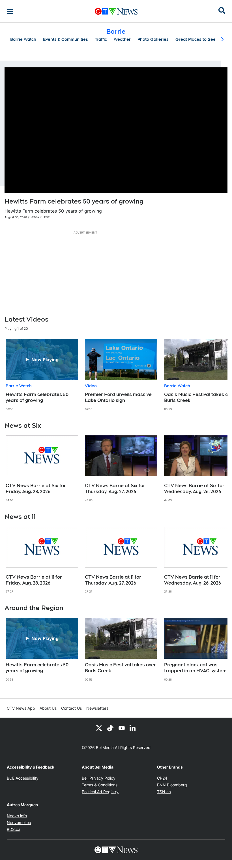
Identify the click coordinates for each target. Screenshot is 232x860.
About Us (48, 708)
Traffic (101, 39)
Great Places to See (195, 39)
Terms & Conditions (99, 784)
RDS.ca (13, 829)
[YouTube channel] (121, 727)
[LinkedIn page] (133, 727)
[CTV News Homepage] (116, 11)
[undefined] (42, 375)
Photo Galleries (153, 39)
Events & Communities (65, 39)
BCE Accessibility (22, 778)
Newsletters (97, 708)
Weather (122, 39)
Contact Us (71, 708)
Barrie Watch (23, 39)
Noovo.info (17, 815)
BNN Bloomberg (172, 784)
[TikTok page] (110, 727)
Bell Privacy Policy (98, 778)
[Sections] (10, 11)
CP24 (162, 778)
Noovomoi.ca (19, 822)
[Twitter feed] (99, 727)
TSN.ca (164, 791)
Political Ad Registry (100, 791)
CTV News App (21, 708)
